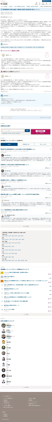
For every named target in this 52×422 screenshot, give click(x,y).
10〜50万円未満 (29, 47)
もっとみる (26, 226)
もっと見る (26, 314)
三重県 (13, 246)
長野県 (6, 242)
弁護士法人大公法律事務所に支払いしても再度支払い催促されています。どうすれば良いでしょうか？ (26, 280)
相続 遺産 (13, 133)
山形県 (19, 235)
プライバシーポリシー (33, 401)
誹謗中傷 (9, 133)
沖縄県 (26, 260)
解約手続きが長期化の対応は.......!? (11, 305)
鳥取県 (13, 253)
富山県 (16, 242)
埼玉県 (13, 239)
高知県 (9, 257)
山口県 (9, 253)
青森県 (6, 235)
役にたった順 (43, 144)
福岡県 (3, 260)
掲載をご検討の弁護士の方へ (35, 405)
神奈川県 (7, 239)
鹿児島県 (22, 260)
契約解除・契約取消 (5, 47)
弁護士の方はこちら (46, 1)
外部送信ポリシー (32, 403)
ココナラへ (4, 1)
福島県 (22, 235)
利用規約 (30, 400)
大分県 (16, 260)
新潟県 (3, 242)
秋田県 (16, 235)
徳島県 (13, 257)
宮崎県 (19, 260)
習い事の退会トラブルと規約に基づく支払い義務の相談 (16, 301)
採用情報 (5, 416)
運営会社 (5, 414)
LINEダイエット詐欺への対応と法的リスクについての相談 (16, 293)
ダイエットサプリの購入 (9, 309)
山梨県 (9, 242)
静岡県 (6, 246)
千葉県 (10, 239)
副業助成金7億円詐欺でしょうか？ (11, 288)
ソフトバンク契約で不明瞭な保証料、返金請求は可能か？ (16, 272)
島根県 (16, 253)
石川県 (13, 242)
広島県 (3, 253)
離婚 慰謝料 (5, 133)
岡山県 (6, 253)
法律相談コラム (7, 401)
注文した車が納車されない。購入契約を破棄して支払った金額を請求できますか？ (21, 284)
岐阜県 (9, 246)
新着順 (9, 144)
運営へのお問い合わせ (8, 407)
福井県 (19, 242)
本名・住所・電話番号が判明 (38, 47)
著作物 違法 (18, 133)
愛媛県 (6, 257)
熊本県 (13, 260)
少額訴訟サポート (21, 47)
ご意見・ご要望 (32, 398)
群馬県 (23, 239)
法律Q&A (5, 400)
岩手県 (9, 235)
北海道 (3, 235)
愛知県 (3, 246)
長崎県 (9, 260)
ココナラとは (6, 403)
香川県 (3, 257)
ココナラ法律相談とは (8, 398)
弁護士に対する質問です (9, 276)
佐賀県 (6, 260)
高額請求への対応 (13, 47)
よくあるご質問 (7, 405)
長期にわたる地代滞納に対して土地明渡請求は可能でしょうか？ (18, 297)
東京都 (3, 239)
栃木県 (20, 239)
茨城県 (16, 239)
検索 (27, 130)
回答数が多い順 (26, 144)
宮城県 (13, 235)
